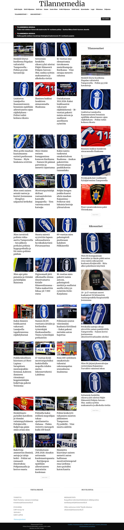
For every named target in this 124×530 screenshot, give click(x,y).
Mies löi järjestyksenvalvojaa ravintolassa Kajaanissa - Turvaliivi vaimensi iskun (94, 366)
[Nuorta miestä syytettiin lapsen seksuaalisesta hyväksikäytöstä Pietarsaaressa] (45, 225)
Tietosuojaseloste (20, 519)
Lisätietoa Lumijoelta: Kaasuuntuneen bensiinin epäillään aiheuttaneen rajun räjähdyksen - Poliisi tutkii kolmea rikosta (94, 117)
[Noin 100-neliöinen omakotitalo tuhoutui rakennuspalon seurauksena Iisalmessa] (67, 348)
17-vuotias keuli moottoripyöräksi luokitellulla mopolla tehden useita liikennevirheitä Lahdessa (44, 366)
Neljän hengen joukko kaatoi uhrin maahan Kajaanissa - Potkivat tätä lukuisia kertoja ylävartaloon (65, 199)
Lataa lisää (44, 477)
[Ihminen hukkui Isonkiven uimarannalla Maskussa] (45, 89)
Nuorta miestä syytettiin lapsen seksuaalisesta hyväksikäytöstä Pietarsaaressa (44, 240)
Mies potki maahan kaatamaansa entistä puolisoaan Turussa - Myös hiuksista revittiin (23, 156)
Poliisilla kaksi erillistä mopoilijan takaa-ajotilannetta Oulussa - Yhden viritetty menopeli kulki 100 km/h (45, 421)
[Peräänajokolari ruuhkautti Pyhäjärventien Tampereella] (95, 165)
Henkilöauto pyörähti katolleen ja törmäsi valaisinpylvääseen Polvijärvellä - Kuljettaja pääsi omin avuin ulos (23, 421)
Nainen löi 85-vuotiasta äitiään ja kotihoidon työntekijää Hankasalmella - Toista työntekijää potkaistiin (45, 329)
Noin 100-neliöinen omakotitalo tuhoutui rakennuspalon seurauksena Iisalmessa (66, 365)
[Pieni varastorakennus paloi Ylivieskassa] (95, 194)
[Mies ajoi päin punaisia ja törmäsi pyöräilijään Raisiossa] (23, 265)
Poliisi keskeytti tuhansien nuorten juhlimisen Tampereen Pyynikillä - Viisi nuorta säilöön (66, 420)
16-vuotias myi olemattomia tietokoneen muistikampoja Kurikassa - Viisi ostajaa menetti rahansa (65, 67)
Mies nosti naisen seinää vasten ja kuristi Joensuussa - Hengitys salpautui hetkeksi (23, 196)
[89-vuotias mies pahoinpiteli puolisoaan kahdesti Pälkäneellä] (67, 225)
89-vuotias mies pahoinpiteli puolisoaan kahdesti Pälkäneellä (65, 240)
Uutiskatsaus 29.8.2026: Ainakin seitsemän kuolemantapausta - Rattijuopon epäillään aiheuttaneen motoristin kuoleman (44, 461)
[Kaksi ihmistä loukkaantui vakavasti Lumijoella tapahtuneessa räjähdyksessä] (23, 311)
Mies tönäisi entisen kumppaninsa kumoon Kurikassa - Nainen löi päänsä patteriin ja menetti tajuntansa (45, 159)
